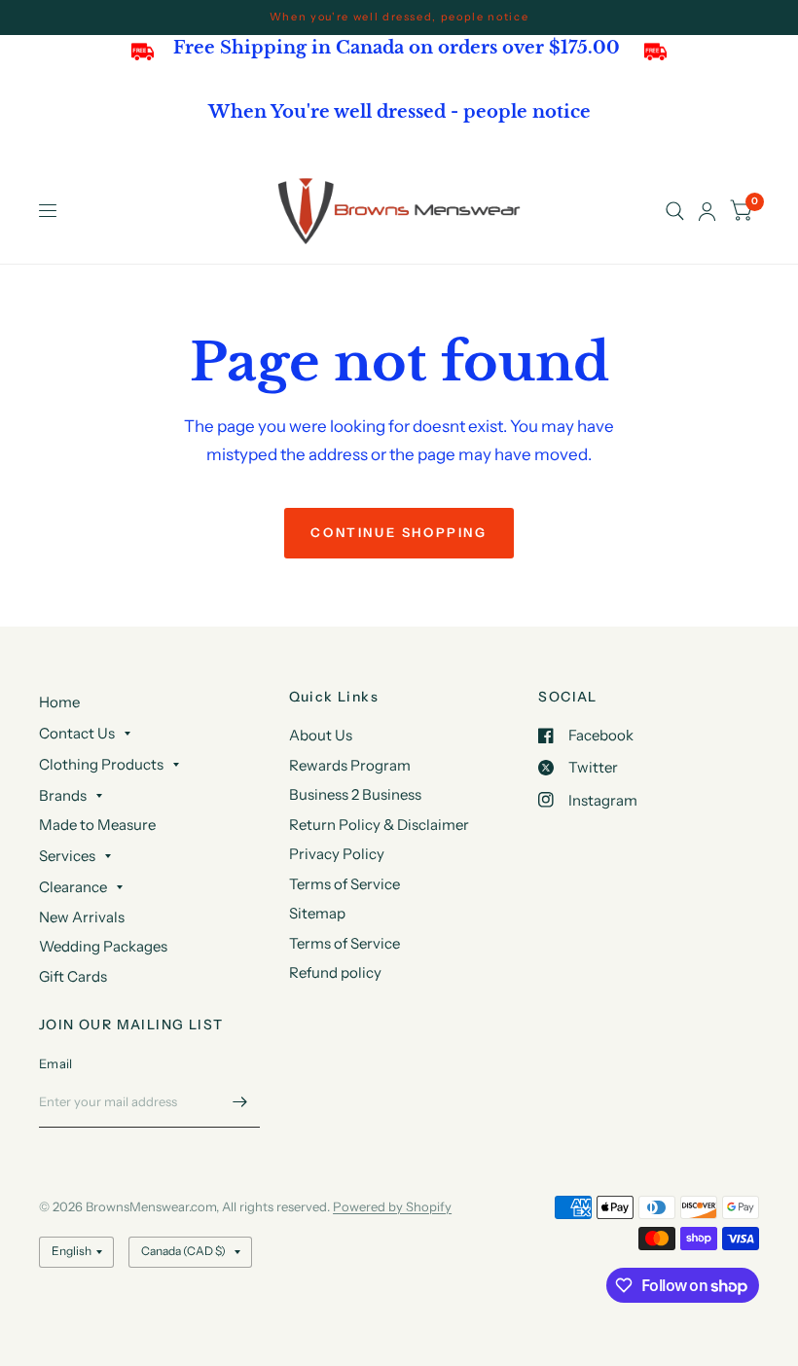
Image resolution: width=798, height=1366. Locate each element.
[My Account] (707, 211)
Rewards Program (350, 765)
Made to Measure (97, 824)
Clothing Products (101, 764)
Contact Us (77, 733)
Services (67, 855)
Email (55, 1063)
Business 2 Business (355, 794)
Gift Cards (73, 976)
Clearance (73, 887)
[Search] (675, 211)
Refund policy (335, 972)
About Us (320, 735)
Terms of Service (344, 884)
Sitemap (317, 913)
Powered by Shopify (392, 1206)
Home (59, 702)
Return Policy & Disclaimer (379, 824)
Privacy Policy (336, 854)
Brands (63, 795)
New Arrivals (82, 917)
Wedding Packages (103, 946)
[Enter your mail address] (240, 1102)
